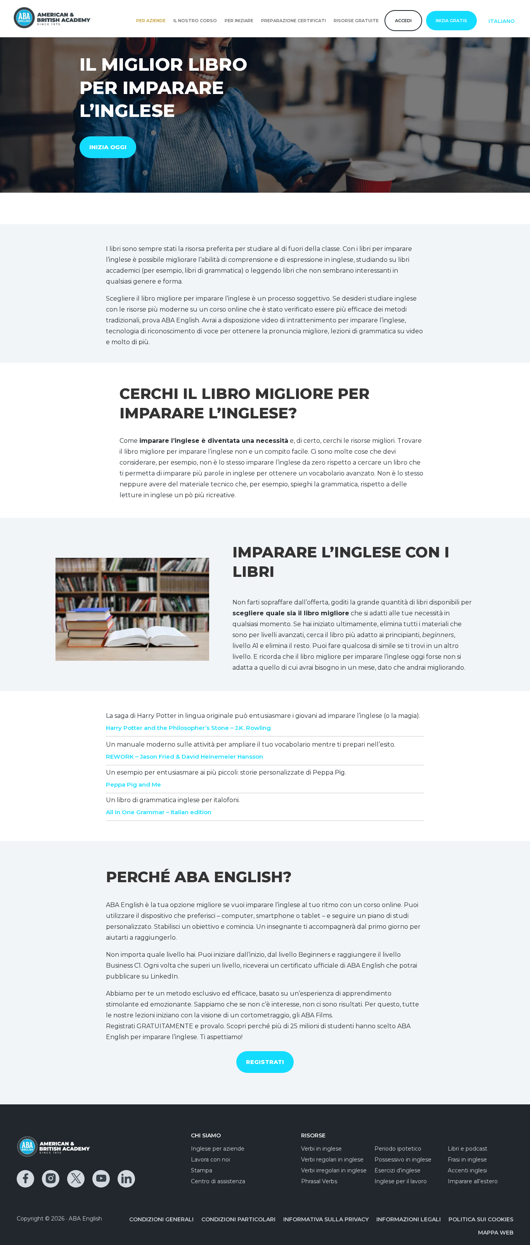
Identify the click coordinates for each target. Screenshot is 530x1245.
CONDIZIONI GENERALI (161, 1219)
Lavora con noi (210, 1159)
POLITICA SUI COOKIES (481, 1219)
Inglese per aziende (217, 1148)
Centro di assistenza (218, 1181)
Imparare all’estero (473, 1181)
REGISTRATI (265, 1062)
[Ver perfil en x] (76, 1179)
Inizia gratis (451, 20)
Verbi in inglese (321, 1148)
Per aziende (151, 20)
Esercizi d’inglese (397, 1170)
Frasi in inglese (467, 1159)
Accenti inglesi (467, 1170)
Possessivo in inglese (402, 1159)
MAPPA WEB (495, 1232)
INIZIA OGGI (107, 147)
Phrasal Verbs (319, 1181)
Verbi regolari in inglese (332, 1159)
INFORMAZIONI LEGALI (408, 1219)
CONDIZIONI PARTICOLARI (238, 1219)
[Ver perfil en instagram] (50, 1179)
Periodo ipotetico (397, 1148)
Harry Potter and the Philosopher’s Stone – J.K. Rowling (188, 727)
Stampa (201, 1170)
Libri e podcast (467, 1148)
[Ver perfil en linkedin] (126, 1179)
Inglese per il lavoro (400, 1181)
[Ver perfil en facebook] (25, 1179)
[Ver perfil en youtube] (101, 1179)
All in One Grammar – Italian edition (158, 812)
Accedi (403, 20)
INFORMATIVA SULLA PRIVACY (326, 1219)
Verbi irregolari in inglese (334, 1170)
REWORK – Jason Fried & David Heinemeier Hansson (184, 756)
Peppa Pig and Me (133, 784)
